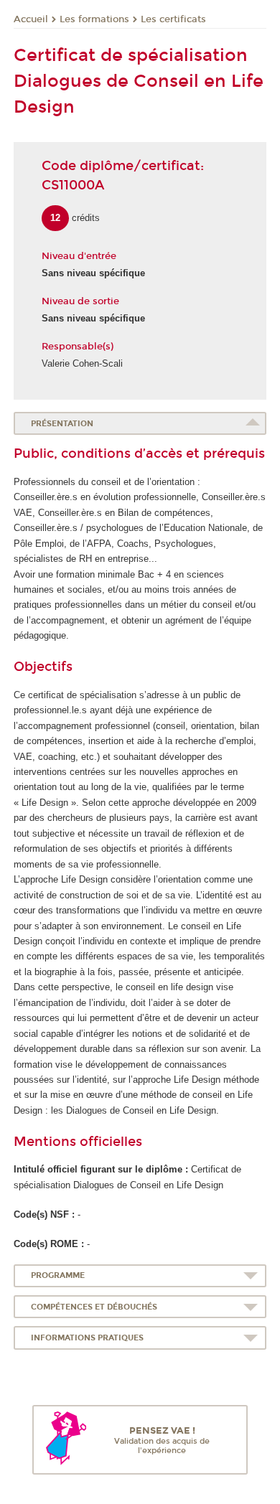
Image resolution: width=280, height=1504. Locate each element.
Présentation (62, 423)
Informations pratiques (87, 1338)
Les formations (94, 19)
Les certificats (173, 19)
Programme (58, 1275)
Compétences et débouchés (94, 1307)
